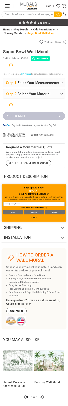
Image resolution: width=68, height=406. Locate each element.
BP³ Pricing (26, 248)
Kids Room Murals (44, 29)
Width (10, 300)
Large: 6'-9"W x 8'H (22, 339)
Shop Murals (20, 29)
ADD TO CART (16, 394)
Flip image (17, 359)
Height (10, 311)
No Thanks (34, 217)
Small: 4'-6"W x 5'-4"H (24, 326)
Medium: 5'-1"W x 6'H (24, 333)
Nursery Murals (13, 33)
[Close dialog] (64, 186)
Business (34, 212)
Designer (55, 212)
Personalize (36, 359)
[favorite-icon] (58, 6)
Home (13, 212)
